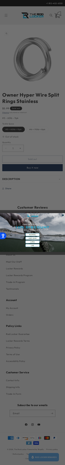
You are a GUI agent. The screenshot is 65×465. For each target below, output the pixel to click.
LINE (32, 245)
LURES (32, 242)
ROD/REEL (32, 234)
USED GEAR (33, 238)
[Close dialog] (63, 215)
